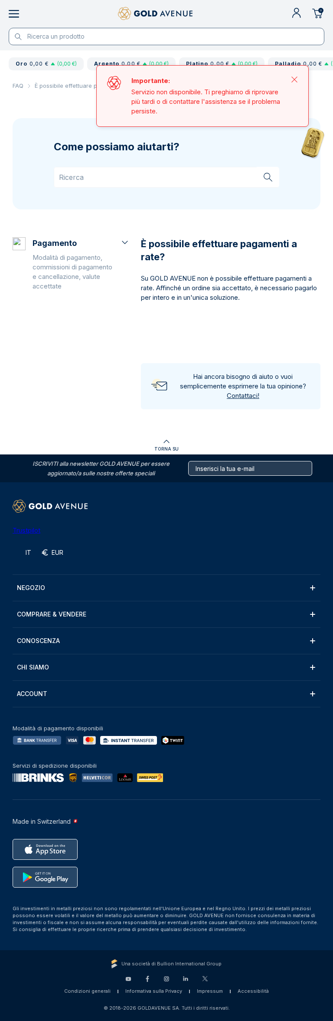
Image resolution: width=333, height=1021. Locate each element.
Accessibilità (253, 991)
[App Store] (45, 849)
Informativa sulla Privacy (153, 991)
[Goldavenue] (155, 14)
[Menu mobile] (14, 14)
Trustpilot (26, 530)
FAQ (18, 85)
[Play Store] (45, 877)
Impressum (210, 991)
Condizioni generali (87, 991)
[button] (81, 264)
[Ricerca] (268, 177)
